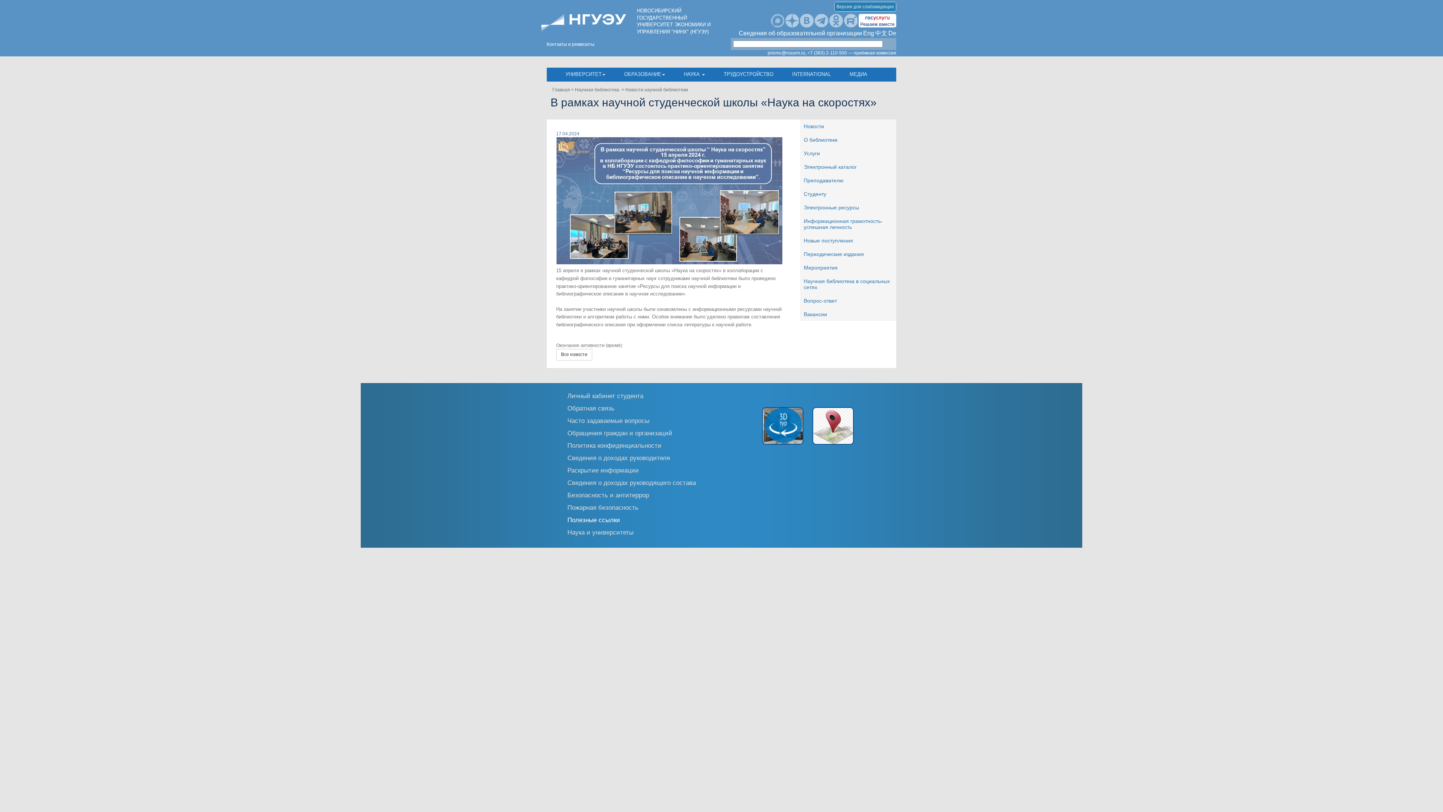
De (892, 33)
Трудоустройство (748, 74)
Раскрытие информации (603, 470)
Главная (561, 89)
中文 (881, 33)
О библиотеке (821, 140)
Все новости (574, 354)
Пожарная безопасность (602, 507)
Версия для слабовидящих (865, 6)
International (811, 74)
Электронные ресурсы (831, 208)
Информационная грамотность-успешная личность (843, 224)
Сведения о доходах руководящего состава (631, 482)
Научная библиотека (597, 89)
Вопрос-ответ (820, 301)
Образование (642, 74)
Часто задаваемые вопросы (608, 420)
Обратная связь (590, 408)
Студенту (815, 194)
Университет (584, 74)
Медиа (858, 74)
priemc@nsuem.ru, (787, 53)
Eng (868, 33)
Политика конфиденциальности (614, 445)
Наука (692, 74)
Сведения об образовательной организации (800, 33)
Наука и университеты (600, 532)
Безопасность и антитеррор (608, 494)
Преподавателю (824, 180)
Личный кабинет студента (605, 395)
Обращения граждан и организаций (619, 432)
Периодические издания (834, 254)
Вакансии (815, 314)
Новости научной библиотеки (656, 89)
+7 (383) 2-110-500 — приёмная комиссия (852, 53)
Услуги (812, 153)
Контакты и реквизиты (570, 44)
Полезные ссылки (593, 519)
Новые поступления (828, 241)
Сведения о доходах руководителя (618, 457)
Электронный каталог (830, 167)
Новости (814, 126)
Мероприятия (821, 268)
